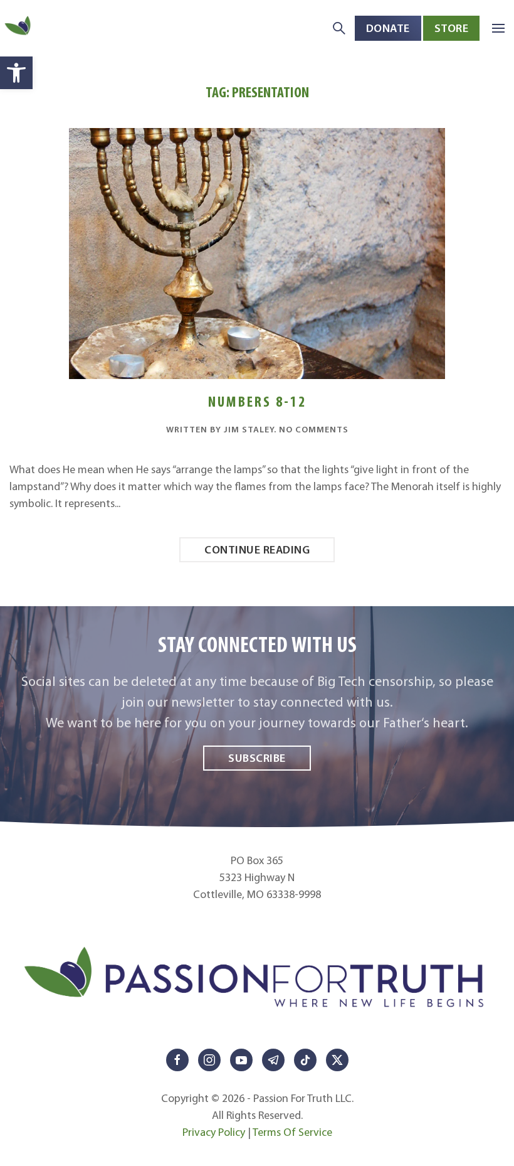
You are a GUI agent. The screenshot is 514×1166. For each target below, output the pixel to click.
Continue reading (257, 549)
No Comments (314, 429)
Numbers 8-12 (257, 401)
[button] (16, 72)
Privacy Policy (213, 1132)
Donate (388, 28)
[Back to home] (18, 28)
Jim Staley (249, 429)
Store (451, 28)
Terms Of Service (292, 1132)
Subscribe (257, 758)
